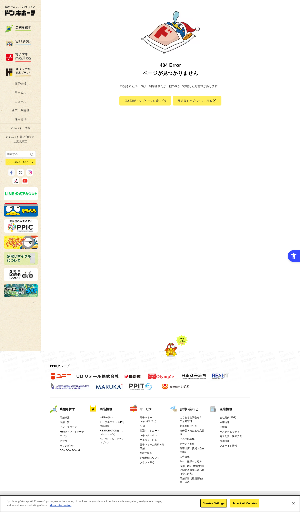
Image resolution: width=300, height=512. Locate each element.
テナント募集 (187, 443)
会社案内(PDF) (228, 417)
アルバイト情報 (20, 128)
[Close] (293, 503)
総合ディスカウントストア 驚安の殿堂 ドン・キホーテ (20, 11)
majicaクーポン (148, 435)
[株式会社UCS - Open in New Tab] (175, 388)
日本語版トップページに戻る (143, 100)
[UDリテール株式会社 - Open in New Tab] (98, 378)
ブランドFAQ (147, 462)
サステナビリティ (229, 431)
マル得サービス (148, 440)
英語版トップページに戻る (195, 100)
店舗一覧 (65, 422)
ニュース (20, 101)
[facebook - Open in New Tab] (11, 174)
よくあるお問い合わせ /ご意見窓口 (20, 139)
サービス (20, 92)
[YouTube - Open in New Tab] (25, 182)
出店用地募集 (187, 439)
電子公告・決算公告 (231, 436)
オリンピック (67, 445)
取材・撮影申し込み (191, 461)
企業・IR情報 (20, 110)
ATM (142, 425)
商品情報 (20, 83)
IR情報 (223, 427)
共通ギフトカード (149, 430)
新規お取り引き (188, 425)
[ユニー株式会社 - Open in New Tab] (61, 378)
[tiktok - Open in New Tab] (16, 182)
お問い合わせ (189, 409)
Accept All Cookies (244, 503)
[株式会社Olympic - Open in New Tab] (161, 378)
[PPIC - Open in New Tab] (21, 230)
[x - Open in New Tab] (20, 174)
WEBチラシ (106, 417)
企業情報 (226, 409)
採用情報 (20, 119)
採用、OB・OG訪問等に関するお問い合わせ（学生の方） (192, 470)
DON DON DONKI (70, 450)
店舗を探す (67, 409)
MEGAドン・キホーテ (72, 431)
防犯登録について (149, 457)
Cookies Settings (213, 503)
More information (60, 505)
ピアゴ (63, 441)
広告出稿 (185, 456)
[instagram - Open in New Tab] (29, 174)
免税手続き (146, 453)
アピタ (63, 436)
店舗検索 (65, 417)
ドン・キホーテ (68, 427)
